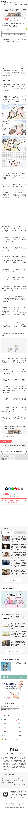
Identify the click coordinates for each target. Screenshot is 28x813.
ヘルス (15, 4)
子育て (20, 4)
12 (14, 20)
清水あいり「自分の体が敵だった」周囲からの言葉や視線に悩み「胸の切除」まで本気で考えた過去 (19, 539)
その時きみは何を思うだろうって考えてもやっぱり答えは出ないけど (13, 35)
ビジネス (4, 4)
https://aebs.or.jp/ (15, 798)
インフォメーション (8, 743)
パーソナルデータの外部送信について (16, 803)
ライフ (25, 4)
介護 (21, 706)
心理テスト (16, 709)
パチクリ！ (16, 782)
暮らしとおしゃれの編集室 (6, 780)
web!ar (15, 776)
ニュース (6, 727)
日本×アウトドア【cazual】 (19, 780)
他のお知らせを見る (14, 651)
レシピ (5, 731)
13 (17, 20)
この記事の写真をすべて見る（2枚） (14, 451)
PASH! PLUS (16, 778)
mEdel (2, 778)
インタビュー (15, 706)
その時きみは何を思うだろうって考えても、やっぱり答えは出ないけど (14, 501)
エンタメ (10, 4)
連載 (5, 723)
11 (10, 20)
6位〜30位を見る (14, 580)
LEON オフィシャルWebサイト (7, 782)
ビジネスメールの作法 (6, 709)
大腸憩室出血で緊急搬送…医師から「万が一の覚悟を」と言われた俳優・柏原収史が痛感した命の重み (19, 547)
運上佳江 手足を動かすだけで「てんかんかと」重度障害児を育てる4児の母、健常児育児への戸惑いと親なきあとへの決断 (19, 564)
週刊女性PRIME (4, 776)
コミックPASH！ (4, 784)
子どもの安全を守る (6, 706)
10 (7, 20)
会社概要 (19, 804)
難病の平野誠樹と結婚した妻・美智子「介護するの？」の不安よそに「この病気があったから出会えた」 (19, 573)
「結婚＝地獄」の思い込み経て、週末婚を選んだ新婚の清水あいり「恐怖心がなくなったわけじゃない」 (19, 555)
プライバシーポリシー (12, 804)
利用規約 (6, 803)
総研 (5, 719)
